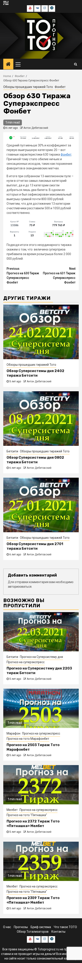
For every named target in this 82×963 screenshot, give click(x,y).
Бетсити (12, 451)
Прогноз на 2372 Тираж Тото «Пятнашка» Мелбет (33, 823)
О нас (7, 927)
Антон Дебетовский (35, 127)
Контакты (58, 931)
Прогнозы (21, 927)
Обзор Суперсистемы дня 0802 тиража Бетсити (35, 459)
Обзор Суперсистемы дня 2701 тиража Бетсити (35, 546)
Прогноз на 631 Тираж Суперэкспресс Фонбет (59, 275)
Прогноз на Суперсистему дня (41, 657)
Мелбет (12, 810)
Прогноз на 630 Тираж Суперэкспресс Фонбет (23, 275)
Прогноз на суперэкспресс (26, 662)
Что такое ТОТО (65, 927)
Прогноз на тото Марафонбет (28, 738)
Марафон (13, 733)
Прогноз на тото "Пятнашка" (27, 815)
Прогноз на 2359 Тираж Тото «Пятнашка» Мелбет (33, 900)
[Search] (75, 64)
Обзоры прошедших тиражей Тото (28, 87)
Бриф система (41, 927)
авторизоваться (19, 586)
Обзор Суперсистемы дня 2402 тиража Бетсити (35, 373)
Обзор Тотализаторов (33, 931)
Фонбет (60, 87)
